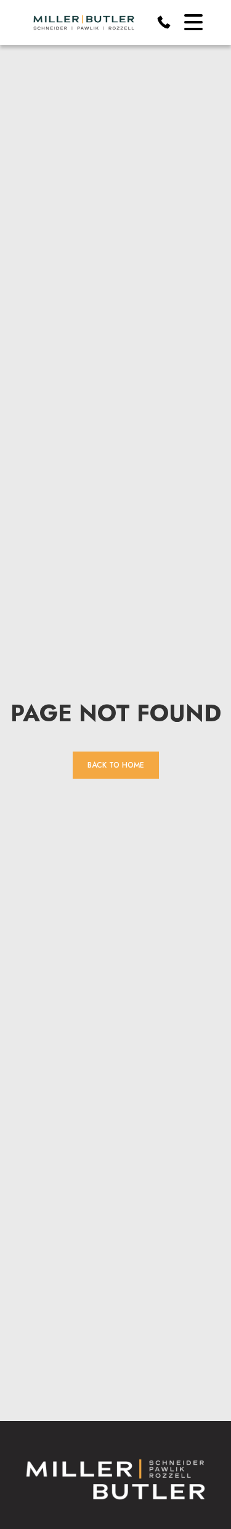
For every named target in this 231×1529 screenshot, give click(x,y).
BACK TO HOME (115, 765)
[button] (193, 22)
